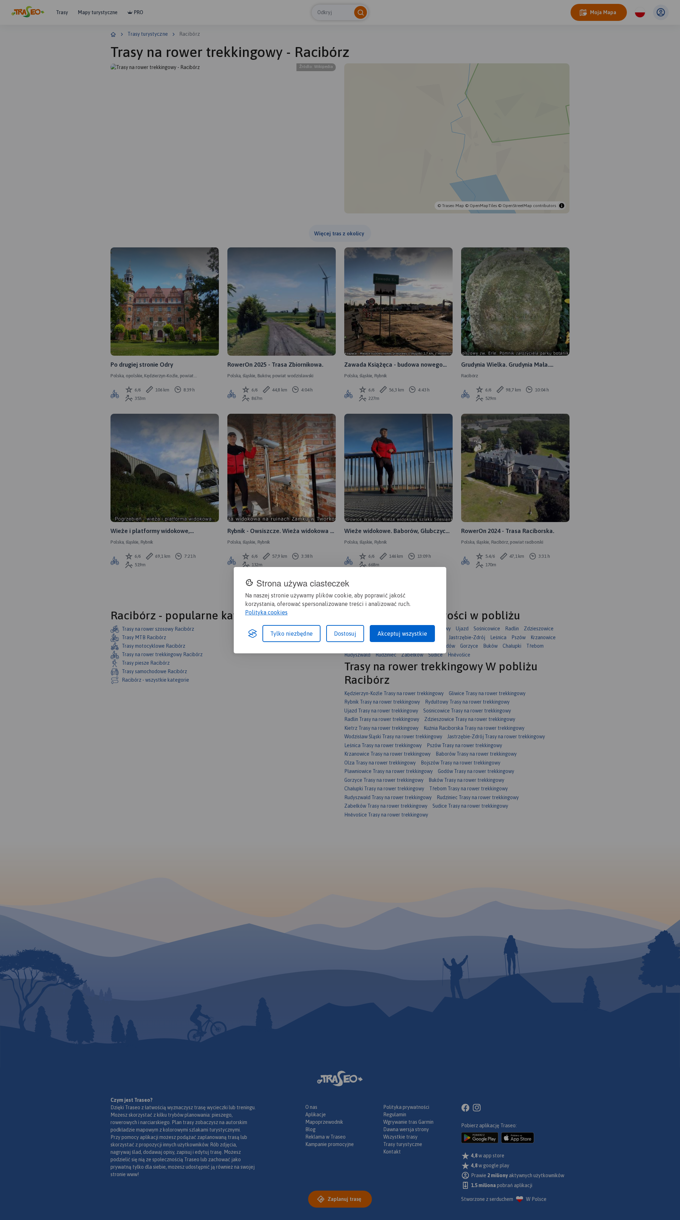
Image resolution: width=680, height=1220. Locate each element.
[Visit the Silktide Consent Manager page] (252, 633)
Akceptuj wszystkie (402, 633)
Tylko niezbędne (291, 633)
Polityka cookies (266, 612)
